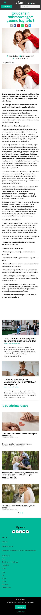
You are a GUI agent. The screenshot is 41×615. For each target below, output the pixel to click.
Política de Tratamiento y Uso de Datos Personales (19, 550)
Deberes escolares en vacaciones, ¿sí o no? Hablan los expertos (20, 382)
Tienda (4, 537)
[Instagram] (17, 531)
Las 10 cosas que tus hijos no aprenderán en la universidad (20, 339)
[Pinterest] (20, 531)
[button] (11, 25)
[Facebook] (13, 531)
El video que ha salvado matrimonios (17, 444)
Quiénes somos (7, 546)
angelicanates (21, 611)
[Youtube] (23, 531)
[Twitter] (27, 531)
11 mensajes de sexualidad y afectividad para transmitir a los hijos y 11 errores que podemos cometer (20, 475)
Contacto (5, 542)
